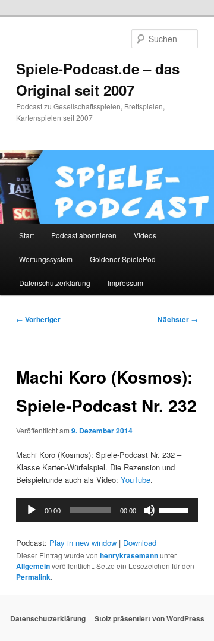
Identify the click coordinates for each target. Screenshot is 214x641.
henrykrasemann (129, 555)
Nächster (178, 319)
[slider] (175, 509)
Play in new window (83, 542)
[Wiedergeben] (31, 510)
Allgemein (33, 566)
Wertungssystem (46, 259)
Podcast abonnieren (84, 235)
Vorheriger (38, 319)
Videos (145, 235)
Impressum (125, 283)
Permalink (33, 576)
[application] (106, 510)
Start (26, 235)
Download (139, 542)
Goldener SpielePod (123, 259)
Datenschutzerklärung (54, 283)
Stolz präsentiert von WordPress (149, 618)
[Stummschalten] (149, 510)
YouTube (135, 479)
